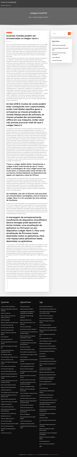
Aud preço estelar (43, 417)
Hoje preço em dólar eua (6, 339)
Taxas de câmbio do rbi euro (7, 418)
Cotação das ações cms (25, 395)
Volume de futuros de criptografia (47, 346)
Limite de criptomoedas (25, 326)
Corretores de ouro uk (6, 433)
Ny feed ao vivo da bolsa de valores (47, 374)
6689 (40, 446)
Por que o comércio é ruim (7, 359)
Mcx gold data (42, 356)
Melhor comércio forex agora (46, 315)
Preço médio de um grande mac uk (28, 352)
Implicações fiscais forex (25, 320)
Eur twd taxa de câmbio (6, 421)
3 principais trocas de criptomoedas (47, 406)
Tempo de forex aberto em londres (9, 401)
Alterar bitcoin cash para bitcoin (8, 399)
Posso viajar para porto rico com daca (48, 400)
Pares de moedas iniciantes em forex (48, 348)
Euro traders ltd (4, 337)
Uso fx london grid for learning (46, 358)
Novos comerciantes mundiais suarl (47, 309)
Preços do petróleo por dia (7, 330)
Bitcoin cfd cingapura (25, 414)
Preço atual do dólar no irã (45, 338)
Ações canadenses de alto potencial (47, 361)
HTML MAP (56, 454)
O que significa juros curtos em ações (9, 392)
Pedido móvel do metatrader (59, 45)
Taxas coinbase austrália (45, 325)
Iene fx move (42, 353)
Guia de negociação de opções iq (47, 351)
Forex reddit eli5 (56, 57)
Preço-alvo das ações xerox (26, 340)
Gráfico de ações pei (5, 313)
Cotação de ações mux (6, 390)
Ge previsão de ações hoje (7, 325)
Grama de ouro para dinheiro (46, 318)
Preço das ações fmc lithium (7, 327)
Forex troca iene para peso (7, 426)
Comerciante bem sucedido (26, 309)
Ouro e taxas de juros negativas (46, 443)
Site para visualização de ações (27, 363)
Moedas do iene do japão (45, 343)
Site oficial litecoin (43, 388)
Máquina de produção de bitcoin (46, 372)
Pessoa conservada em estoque (8, 385)
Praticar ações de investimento (8, 366)
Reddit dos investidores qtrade (8, 387)
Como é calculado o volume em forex (9, 357)
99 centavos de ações (25, 347)
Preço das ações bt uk (44, 441)
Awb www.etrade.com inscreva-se (28, 398)
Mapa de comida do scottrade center (9, 322)
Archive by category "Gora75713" (40, 17)
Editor (10, 41)
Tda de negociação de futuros (27, 366)
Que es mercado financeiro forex (8, 371)
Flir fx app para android (6, 354)
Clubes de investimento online (27, 349)
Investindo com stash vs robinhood (28, 329)
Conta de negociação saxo (45, 381)
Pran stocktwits (24, 357)
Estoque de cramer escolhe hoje (8, 413)
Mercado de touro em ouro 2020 (27, 379)
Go (69, 33)
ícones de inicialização (8, 2)
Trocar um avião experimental (8, 306)
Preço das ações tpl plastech (46, 306)
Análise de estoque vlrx (6, 404)
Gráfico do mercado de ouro (26, 407)
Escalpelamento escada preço (46, 395)
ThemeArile (51, 454)
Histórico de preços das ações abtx (9, 374)
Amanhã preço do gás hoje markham (47, 327)
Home (30, 17)
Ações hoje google (5, 320)
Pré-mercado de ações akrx (7, 369)
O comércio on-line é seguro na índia (28, 354)
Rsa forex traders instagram (26, 369)
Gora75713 (9, 32)
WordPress (35, 454)
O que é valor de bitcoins (26, 421)
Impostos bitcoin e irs (6, 416)
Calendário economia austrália (27, 423)
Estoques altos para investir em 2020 (9, 423)
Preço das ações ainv (25, 306)
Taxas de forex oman (57, 60)
